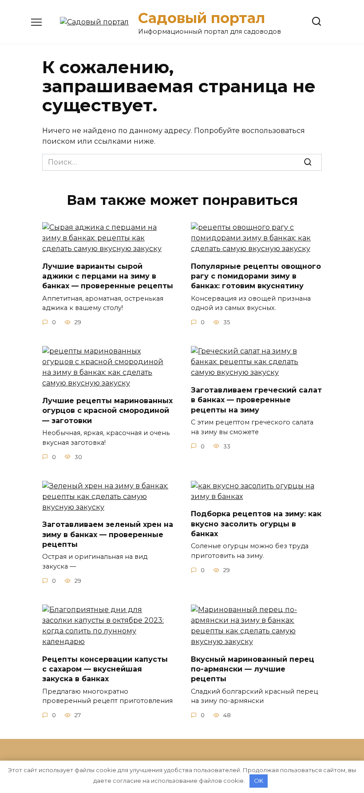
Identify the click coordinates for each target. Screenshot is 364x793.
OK (258, 780)
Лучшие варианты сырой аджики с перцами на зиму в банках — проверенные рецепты (107, 276)
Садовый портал (201, 18)
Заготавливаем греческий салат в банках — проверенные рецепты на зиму (256, 399)
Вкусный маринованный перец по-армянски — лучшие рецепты (252, 669)
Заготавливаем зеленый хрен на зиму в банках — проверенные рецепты (107, 534)
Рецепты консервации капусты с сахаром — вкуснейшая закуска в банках (105, 669)
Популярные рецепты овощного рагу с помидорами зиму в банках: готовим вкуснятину (256, 276)
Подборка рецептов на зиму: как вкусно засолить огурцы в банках (256, 524)
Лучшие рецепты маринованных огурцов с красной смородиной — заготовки (107, 410)
